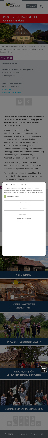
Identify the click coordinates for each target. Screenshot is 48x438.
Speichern (24, 208)
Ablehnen (24, 202)
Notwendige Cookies (13, 196)
